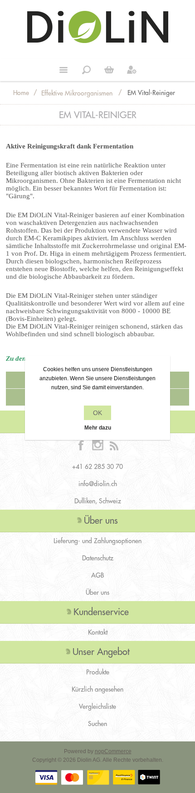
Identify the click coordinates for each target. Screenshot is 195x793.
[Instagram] (97, 445)
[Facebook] (81, 445)
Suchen (97, 724)
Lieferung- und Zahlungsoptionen (97, 541)
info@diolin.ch (97, 484)
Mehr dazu (97, 428)
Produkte (97, 672)
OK (97, 412)
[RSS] (113, 445)
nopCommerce (113, 751)
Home (21, 93)
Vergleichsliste (97, 706)
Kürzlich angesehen (97, 689)
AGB (97, 575)
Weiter (109, 69)
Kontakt (97, 632)
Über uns (97, 592)
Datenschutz (97, 558)
